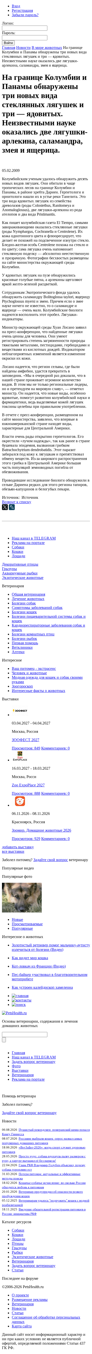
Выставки (20, 1070)
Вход (16, 6)
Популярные (22, 928)
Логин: (8, 23)
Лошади (18, 556)
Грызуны (9, 569)
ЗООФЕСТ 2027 (25, 740)
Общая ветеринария (28, 594)
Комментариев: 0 (55, 748)
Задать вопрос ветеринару (33, 1062)
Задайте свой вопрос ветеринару (29, 1113)
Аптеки (18, 652)
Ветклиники (22, 647)
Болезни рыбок (24, 638)
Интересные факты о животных (38, 691)
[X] (5, 507)
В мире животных (47, 47)
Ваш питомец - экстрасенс (34, 668)
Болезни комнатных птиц (33, 634)
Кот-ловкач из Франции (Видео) (39, 966)
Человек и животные (29, 673)
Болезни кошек (24, 612)
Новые (17, 919)
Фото (16, 1066)
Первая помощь (25, 643)
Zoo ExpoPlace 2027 (28, 785)
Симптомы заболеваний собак (37, 607)
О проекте (20, 1295)
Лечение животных (28, 599)
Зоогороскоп (22, 686)
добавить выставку (18, 847)
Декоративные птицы (20, 564)
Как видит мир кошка (30, 958)
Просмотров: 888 (26, 793)
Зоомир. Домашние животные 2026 (41, 830)
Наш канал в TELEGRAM (34, 538)
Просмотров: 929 (26, 839)
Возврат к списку (16, 502)
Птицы (18, 1243)
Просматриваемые (27, 924)
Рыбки (17, 1252)
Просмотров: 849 (26, 748)
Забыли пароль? (25, 15)
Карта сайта (22, 1326)
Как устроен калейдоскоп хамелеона (42, 987)
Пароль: (8, 33)
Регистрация (22, 10)
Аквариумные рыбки (20, 573)
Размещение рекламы (30, 1299)
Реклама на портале (28, 543)
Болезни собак (24, 603)
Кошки (17, 551)
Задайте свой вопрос (50, 860)
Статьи (18, 1270)
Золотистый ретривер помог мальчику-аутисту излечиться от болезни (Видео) (51, 947)
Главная (8, 47)
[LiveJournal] (12, 507)
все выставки (13, 851)
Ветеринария (23, 1075)
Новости (23, 47)
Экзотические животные (22, 577)
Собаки (18, 547)
